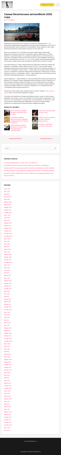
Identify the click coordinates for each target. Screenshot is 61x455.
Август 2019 (7, 372)
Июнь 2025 (7, 220)
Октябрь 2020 (8, 338)
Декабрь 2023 (8, 257)
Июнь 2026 (7, 191)
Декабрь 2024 (8, 228)
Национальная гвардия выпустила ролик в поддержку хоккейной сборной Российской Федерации (19, 120)
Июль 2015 (7, 430)
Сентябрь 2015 (8, 425)
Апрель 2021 (7, 322)
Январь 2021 (7, 330)
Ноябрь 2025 (7, 210)
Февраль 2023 (8, 280)
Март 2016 (7, 409)
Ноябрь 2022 (7, 286)
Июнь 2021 (7, 317)
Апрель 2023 (7, 275)
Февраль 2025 (8, 223)
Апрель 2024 (7, 249)
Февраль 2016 (8, 412)
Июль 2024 (7, 241)
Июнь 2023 (7, 270)
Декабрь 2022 (8, 283)
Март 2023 (7, 278)
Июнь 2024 (7, 244)
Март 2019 (7, 380)
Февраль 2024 (8, 254)
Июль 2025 (7, 218)
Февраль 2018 (8, 399)
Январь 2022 (7, 301)
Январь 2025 (7, 225)
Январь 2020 (7, 362)
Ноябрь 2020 (7, 336)
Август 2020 (7, 343)
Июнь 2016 (7, 401)
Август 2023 (7, 265)
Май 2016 (6, 404)
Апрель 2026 (7, 196)
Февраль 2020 (8, 359)
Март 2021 (7, 325)
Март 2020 (7, 357)
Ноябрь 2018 (7, 385)
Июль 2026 (7, 189)
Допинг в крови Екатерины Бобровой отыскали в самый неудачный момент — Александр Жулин (19, 127)
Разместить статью (47, 4)
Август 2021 (7, 312)
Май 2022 (6, 296)
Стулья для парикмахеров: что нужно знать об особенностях (21, 162)
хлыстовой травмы (29, 59)
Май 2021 (6, 320)
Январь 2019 (7, 383)
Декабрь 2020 (8, 333)
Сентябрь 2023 (8, 262)
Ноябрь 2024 (7, 231)
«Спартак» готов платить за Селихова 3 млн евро (46, 125)
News (5, 20)
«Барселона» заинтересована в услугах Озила (47, 111)
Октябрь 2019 (8, 370)
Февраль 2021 (8, 328)
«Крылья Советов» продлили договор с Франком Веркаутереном (47, 119)
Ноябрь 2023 (7, 259)
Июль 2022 (7, 291)
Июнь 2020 (7, 349)
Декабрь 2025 (8, 207)
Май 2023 (6, 273)
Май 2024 (6, 246)
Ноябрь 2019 (7, 367)
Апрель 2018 (7, 396)
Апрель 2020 (7, 354)
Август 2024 (7, 238)
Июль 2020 (7, 346)
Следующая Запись (47, 138)
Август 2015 (7, 427)
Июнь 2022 (7, 294)
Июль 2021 (7, 315)
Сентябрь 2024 (8, 236)
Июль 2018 (7, 393)
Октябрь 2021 (8, 307)
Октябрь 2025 (8, 212)
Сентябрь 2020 (8, 341)
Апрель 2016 (7, 406)
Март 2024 (7, 252)
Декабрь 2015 (8, 417)
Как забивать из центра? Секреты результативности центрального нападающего (26, 165)
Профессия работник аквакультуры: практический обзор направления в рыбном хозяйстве (29, 168)
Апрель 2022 (7, 299)
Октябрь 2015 (8, 422)
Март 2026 (7, 199)
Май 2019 (6, 378)
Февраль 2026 (8, 202)
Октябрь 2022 (8, 288)
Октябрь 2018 (8, 388)
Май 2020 (6, 351)
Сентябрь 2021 (8, 309)
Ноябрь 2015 (7, 420)
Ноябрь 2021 (7, 304)
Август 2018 (7, 391)
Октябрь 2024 (8, 233)
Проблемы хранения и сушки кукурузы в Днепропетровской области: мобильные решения (29, 170)
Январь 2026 (7, 204)
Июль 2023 (7, 267)
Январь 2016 (7, 414)
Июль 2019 (7, 375)
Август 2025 (7, 215)
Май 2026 (6, 194)
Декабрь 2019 (8, 364)
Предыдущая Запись (14, 138)
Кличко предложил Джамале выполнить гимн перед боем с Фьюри (19, 112)
